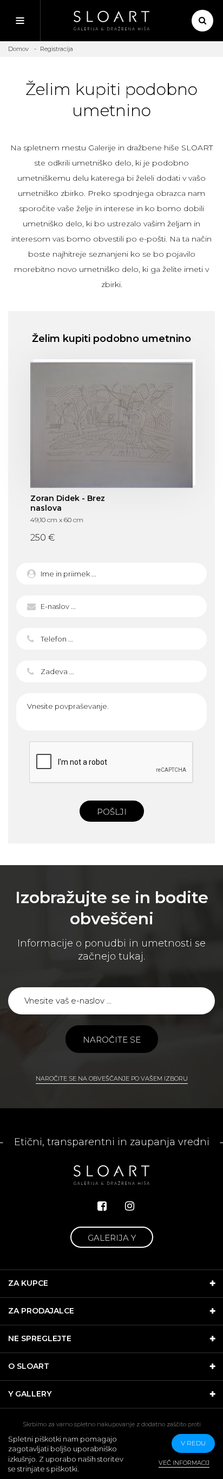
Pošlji (112, 812)
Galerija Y (112, 1238)
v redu (193, 1443)
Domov (18, 49)
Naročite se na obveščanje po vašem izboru (112, 1078)
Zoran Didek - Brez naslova (111, 425)
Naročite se (112, 1039)
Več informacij (184, 1463)
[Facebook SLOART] (102, 1206)
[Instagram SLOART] (129, 1206)
